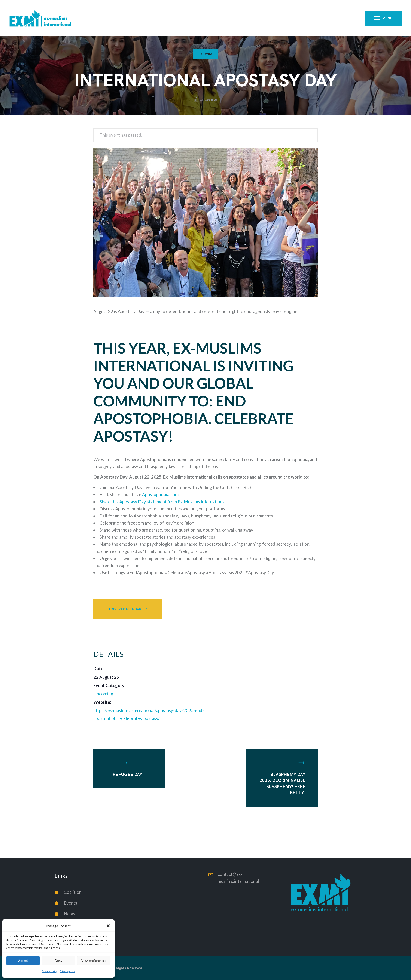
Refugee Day (127, 774)
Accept (23, 960)
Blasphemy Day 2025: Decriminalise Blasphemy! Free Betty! (282, 783)
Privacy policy (49, 971)
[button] (108, 926)
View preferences (93, 960)
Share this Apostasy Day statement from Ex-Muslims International (163, 501)
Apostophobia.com (160, 494)
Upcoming (205, 54)
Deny (58, 960)
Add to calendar (124, 609)
